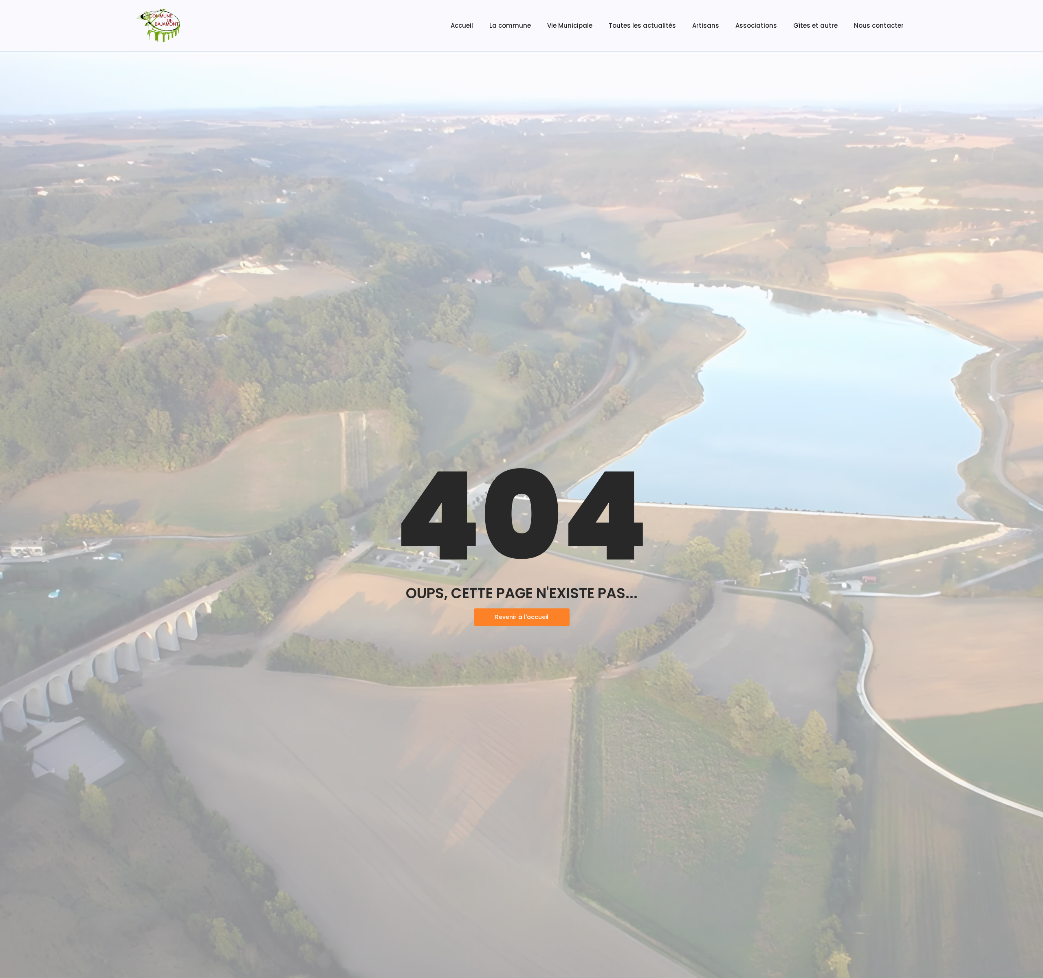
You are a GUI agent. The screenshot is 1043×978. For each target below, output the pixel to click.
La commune (510, 25)
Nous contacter (879, 25)
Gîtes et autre (815, 25)
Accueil (462, 25)
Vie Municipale (569, 25)
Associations (756, 25)
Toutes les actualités (642, 25)
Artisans (705, 25)
